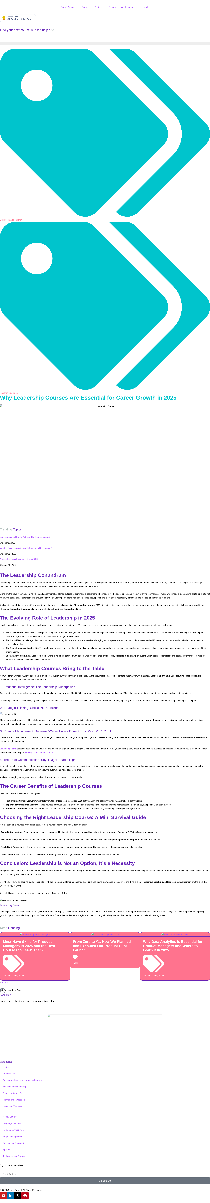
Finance (85, 7)
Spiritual (6, 1149)
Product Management (14, 975)
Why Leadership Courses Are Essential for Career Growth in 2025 (88, 398)
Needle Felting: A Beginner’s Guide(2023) (19, 559)
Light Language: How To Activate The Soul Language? (25, 537)
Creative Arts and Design (14, 1093)
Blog (76, 963)
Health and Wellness (12, 1106)
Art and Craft (9, 1073)
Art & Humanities (129, 7)
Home (6, 1067)
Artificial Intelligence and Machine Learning (22, 1080)
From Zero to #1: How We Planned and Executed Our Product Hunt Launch (102, 946)
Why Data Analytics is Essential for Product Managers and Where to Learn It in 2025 (172, 946)
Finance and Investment (14, 1100)
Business (99, 7)
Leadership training (9, 748)
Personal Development (13, 1130)
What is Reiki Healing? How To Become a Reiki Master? (26, 548)
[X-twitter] (17, 1195)
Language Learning (12, 1123)
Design (112, 7)
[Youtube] (3, 1195)
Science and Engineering (14, 1143)
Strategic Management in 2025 (39, 752)
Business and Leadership (12, 220)
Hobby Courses (10, 1117)
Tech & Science (68, 7)
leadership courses (9, 393)
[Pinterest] (25, 1195)
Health (146, 7)
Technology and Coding (14, 1156)
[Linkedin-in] (10, 1195)
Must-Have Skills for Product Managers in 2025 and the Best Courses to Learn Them (29, 946)
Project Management (12, 1136)
